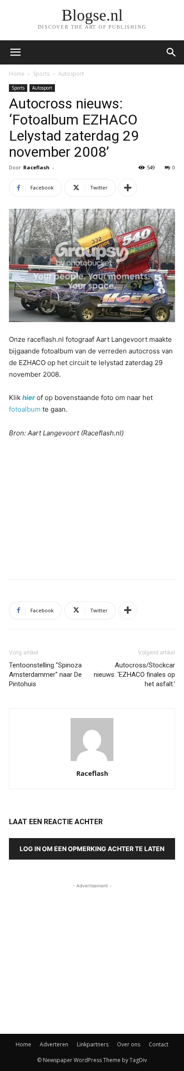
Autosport (71, 73)
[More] (127, 188)
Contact (158, 1044)
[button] (171, 52)
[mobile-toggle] (15, 52)
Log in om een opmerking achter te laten (92, 848)
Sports (41, 73)
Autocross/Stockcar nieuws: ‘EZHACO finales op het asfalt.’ (134, 674)
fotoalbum (25, 409)
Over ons (128, 1044)
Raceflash (36, 167)
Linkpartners (93, 1044)
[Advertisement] (92, 507)
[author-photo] (92, 761)
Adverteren (54, 1044)
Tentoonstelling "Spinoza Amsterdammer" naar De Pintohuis (45, 674)
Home (17, 73)
